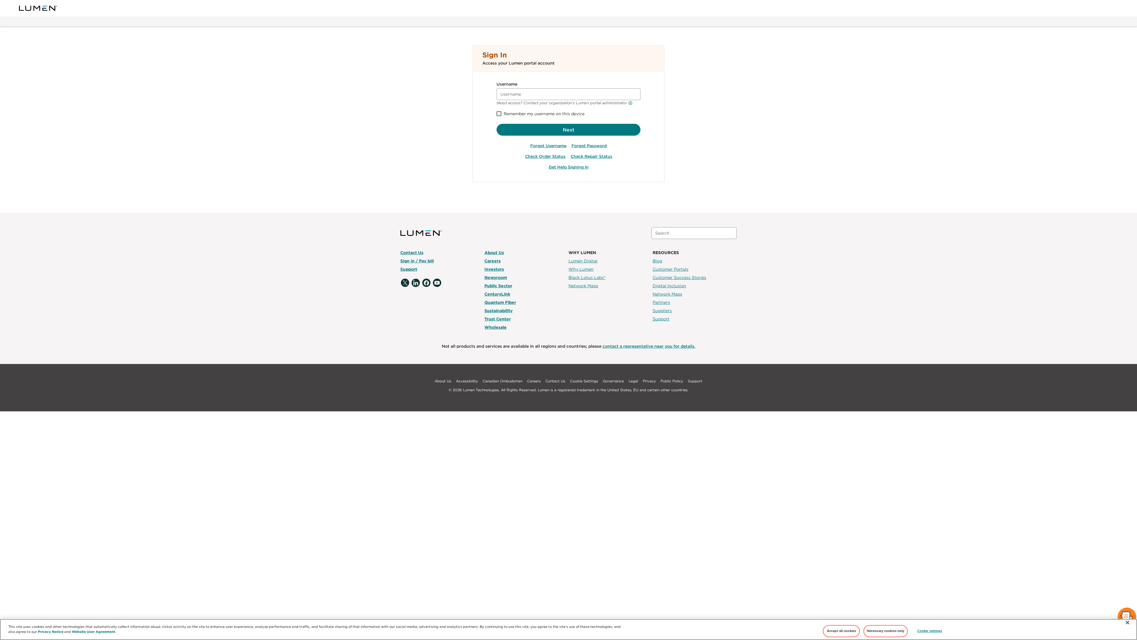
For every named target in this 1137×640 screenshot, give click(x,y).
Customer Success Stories (679, 277)
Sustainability (498, 310)
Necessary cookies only (886, 631)
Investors (494, 269)
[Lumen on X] (405, 283)
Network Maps (583, 285)
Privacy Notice (50, 631)
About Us (494, 252)
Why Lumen (581, 269)
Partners (661, 302)
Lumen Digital (583, 261)
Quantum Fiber (500, 302)
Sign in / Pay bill (417, 261)
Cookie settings (929, 631)
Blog (657, 261)
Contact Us (411, 252)
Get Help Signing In (569, 167)
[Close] (1127, 622)
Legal (633, 381)
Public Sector (498, 285)
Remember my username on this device (544, 113)
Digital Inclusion (669, 285)
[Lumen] (38, 8)
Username (507, 84)
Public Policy (672, 381)
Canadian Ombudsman (502, 381)
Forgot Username (548, 145)
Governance (613, 381)
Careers (492, 261)
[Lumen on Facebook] (426, 283)
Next (568, 130)
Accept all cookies (841, 631)
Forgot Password (589, 145)
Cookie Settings (584, 381)
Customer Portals (670, 269)
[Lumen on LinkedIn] (416, 283)
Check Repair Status (591, 156)
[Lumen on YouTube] (437, 283)
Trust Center (497, 319)
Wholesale (495, 327)
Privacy (649, 381)
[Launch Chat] (1126, 617)
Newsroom (495, 277)
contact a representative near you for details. (649, 346)
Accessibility (467, 381)
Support (408, 269)
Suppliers (662, 310)
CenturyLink (497, 294)
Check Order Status (545, 156)
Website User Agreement (93, 631)
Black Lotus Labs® (587, 277)
